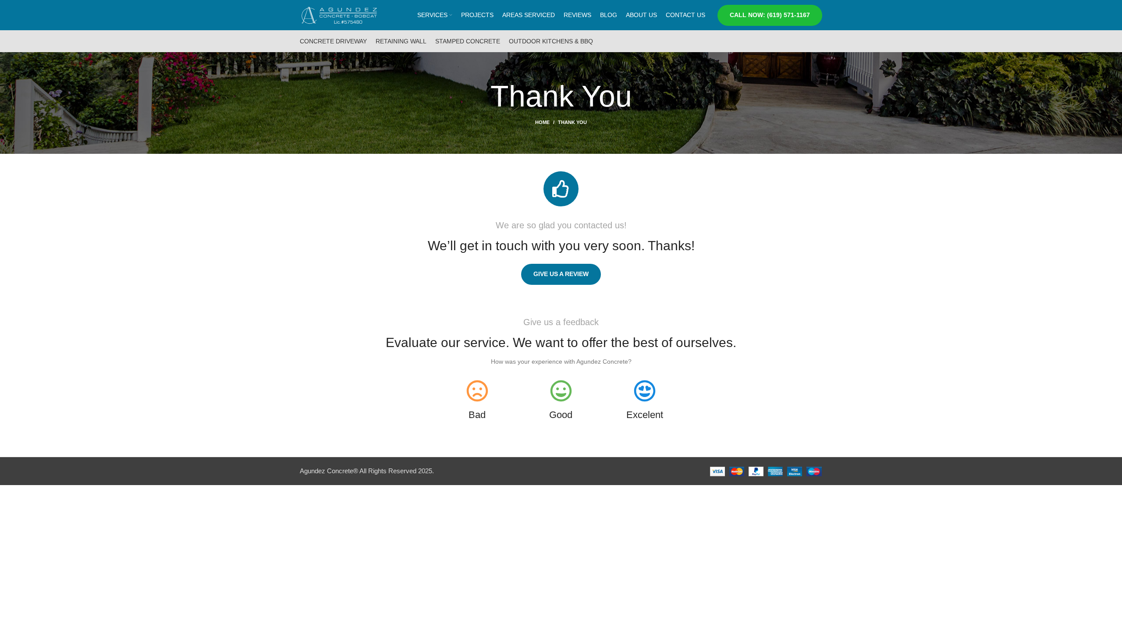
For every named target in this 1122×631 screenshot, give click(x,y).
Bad (477, 414)
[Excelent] (645, 391)
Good (560, 414)
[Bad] (477, 391)
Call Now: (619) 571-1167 (770, 14)
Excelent (644, 414)
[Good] (561, 391)
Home (542, 122)
